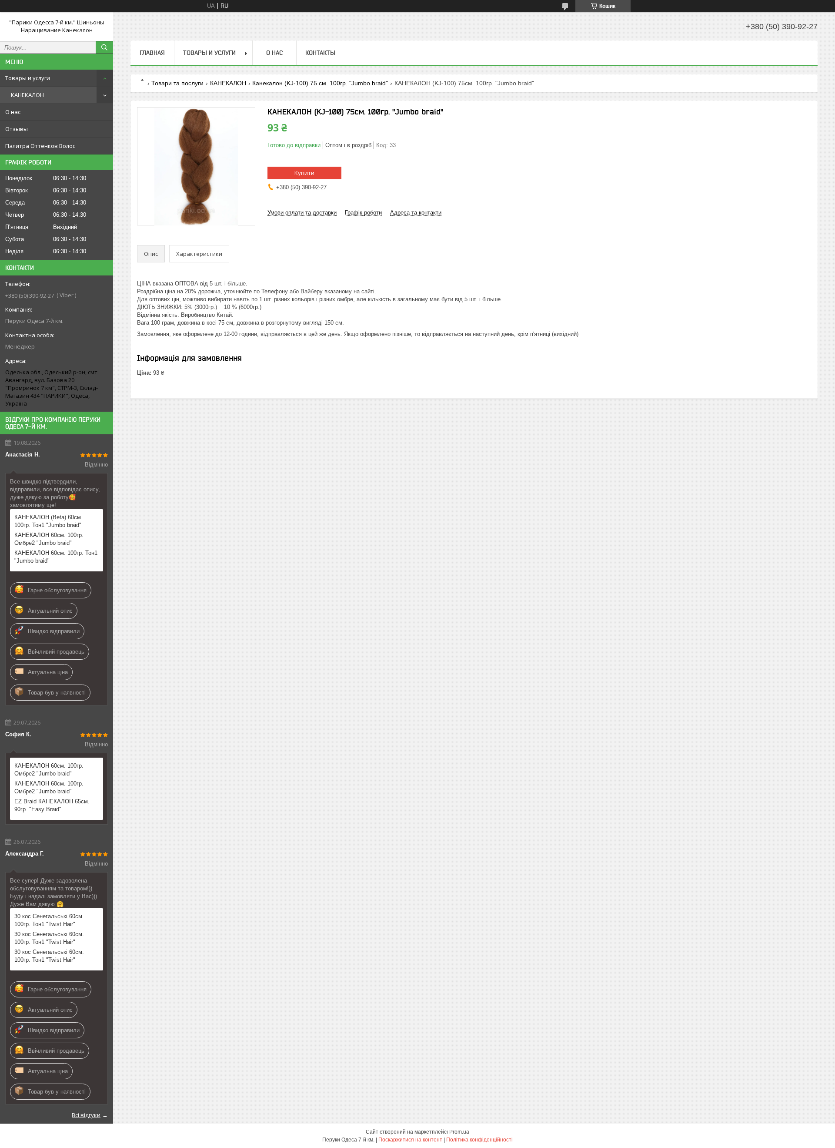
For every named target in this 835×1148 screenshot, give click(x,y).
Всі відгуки (86, 1115)
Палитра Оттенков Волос (40, 146)
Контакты (320, 52)
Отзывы (16, 129)
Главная (152, 52)
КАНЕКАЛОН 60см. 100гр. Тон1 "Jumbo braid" (55, 557)
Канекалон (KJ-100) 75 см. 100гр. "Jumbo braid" (320, 83)
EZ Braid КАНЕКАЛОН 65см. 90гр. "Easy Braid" (52, 805)
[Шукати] (104, 47)
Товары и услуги (27, 78)
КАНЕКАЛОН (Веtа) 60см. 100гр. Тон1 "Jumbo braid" (48, 521)
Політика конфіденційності (479, 1140)
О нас (12, 112)
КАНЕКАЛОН (27, 95)
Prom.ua (459, 1132)
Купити (304, 173)
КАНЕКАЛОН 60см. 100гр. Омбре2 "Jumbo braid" (49, 539)
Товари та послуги (177, 83)
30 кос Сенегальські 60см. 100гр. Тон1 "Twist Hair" (49, 920)
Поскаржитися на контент (410, 1140)
